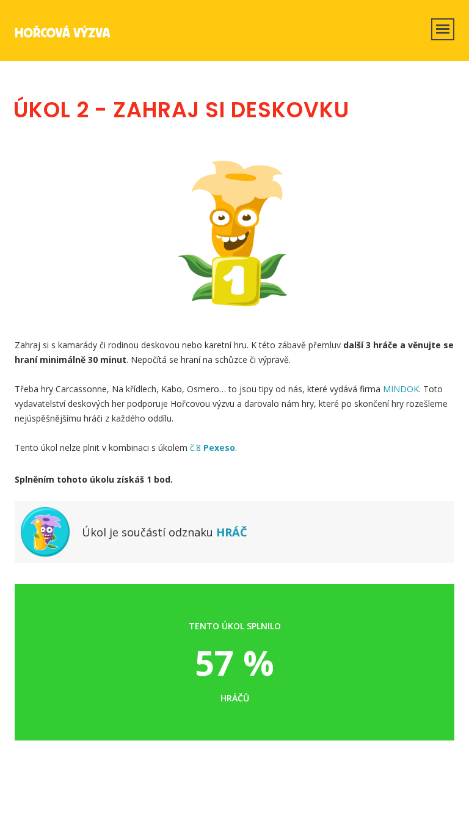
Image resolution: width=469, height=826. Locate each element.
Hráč (231, 532)
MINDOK (401, 389)
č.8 (212, 447)
